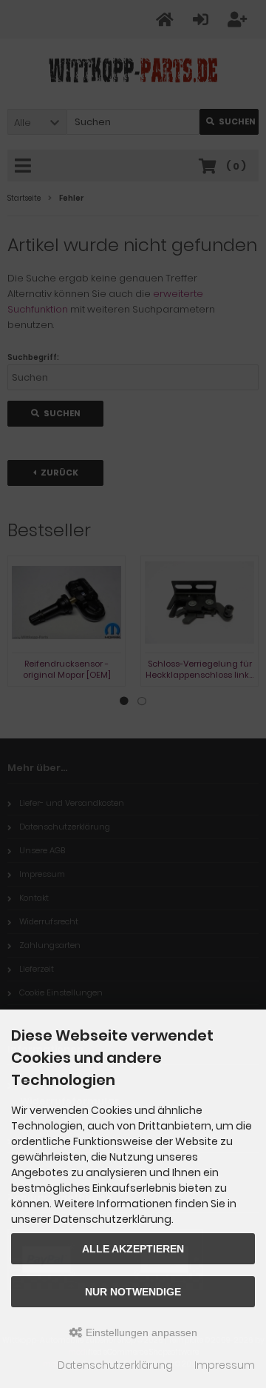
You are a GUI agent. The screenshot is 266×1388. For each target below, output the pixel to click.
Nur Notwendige (133, 1292)
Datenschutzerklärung (115, 1365)
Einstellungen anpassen (140, 1332)
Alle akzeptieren (133, 1249)
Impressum (224, 1365)
